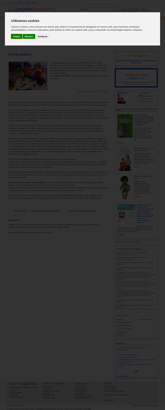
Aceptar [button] (16, 36)
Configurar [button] (43, 36)
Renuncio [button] (29, 36)
